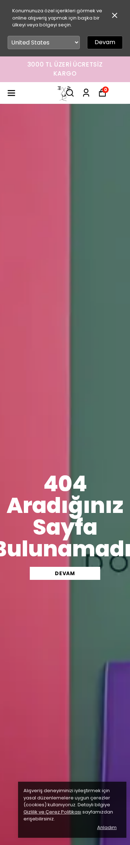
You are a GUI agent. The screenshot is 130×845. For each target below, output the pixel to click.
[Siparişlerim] (86, 92)
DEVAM (65, 573)
